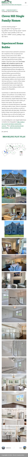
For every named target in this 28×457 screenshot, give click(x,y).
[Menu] (25, 2)
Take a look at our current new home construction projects (13, 124)
